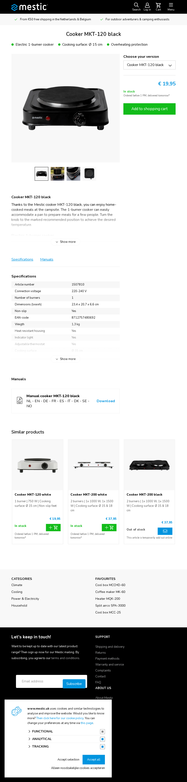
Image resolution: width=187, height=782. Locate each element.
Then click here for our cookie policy (59, 718)
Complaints (103, 670)
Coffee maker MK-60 (110, 592)
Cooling (16, 592)
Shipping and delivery (110, 647)
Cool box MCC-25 (108, 612)
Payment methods (107, 659)
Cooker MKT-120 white (33, 494)
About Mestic (104, 698)
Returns (100, 653)
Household (19, 605)
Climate (16, 585)
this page (87, 723)
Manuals (46, 259)
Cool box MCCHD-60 (110, 585)
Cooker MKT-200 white (88, 494)
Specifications (22, 259)
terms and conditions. (65, 658)
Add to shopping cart (149, 108)
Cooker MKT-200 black (144, 494)
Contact (100, 676)
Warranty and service (109, 665)
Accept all (93, 760)
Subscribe (74, 683)
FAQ (98, 682)
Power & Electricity (25, 599)
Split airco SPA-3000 (110, 605)
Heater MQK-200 (107, 599)
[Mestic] (29, 6)
